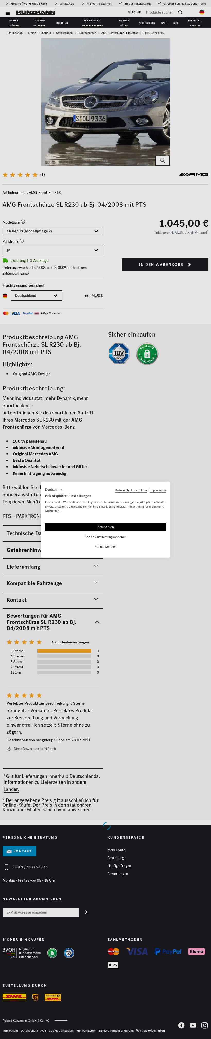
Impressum (158, 490)
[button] (54, 489)
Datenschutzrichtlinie (131, 490)
